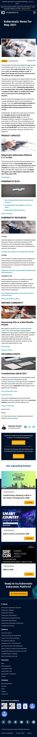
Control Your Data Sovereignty (10, 638)
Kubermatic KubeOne (7, 610)
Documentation (6, 666)
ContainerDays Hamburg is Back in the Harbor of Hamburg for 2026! (17, 496)
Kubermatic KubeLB (7, 613)
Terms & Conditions (7, 733)
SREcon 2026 (8, 569)
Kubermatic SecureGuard (8, 620)
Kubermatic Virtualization (9, 615)
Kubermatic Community (8, 674)
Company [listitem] (4, 61)
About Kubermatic (6, 683)
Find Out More (5, 177)
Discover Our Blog (6, 213)
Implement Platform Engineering (11, 635)
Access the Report (18, 442)
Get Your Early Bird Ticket (9, 391)
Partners (3, 686)
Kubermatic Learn (6, 671)
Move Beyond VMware (8, 641)
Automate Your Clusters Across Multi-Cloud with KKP (17, 252)
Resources (5, 660)
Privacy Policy (20, 733)
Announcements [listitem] (13, 61)
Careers (3, 691)
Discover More (18, 456)
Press (3, 689)
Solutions (4, 629)
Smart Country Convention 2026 (16, 534)
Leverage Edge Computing (9, 654)
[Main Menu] (34, 12)
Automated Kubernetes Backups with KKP (14, 651)
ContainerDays (11, 381)
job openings (14, 418)
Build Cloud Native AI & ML (9, 656)
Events (3, 676)
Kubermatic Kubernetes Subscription (12, 623)
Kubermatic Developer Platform (10, 618)
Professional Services (7, 626)
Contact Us (4, 694)
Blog (2, 663)
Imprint (29, 733)
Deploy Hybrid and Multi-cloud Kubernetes (14, 648)
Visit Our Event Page (7, 406)
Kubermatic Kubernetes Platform (11, 607)
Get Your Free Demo (18, 594)
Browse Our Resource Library (10, 299)
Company (4, 680)
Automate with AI (6, 633)
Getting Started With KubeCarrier (15, 210)
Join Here (29, 502)
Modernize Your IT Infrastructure (11, 643)
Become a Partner (6, 350)
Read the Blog (5, 346)
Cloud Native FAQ (6, 668)
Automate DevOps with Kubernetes (11, 646)
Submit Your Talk (6, 395)
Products (4, 604)
